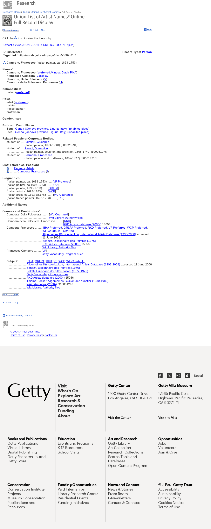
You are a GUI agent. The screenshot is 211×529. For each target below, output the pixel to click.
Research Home (11, 12)
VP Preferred (61, 181)
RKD (60, 198)
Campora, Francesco (31, 171)
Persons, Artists (24, 168)
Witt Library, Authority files (66, 217)
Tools (25, 12)
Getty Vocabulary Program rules (62, 254)
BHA (55, 184)
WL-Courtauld (63, 194)
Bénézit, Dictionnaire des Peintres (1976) (69, 240)
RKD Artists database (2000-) (82, 224)
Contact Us (51, 335)
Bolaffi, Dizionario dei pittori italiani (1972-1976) (57, 271)
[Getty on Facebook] (160, 375)
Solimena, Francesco (38, 155)
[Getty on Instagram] (178, 375)
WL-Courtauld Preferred (58, 231)
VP (44, 250)
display (43, 75)
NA (74, 72)
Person (147, 51)
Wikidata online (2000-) (42, 284)
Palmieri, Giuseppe (37, 141)
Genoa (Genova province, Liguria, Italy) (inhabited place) (52, 128)
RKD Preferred (97, 227)
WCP (51, 191)
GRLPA (53, 188)
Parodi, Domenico (36, 148)
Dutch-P (66, 72)
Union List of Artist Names (45, 12)
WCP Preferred (137, 227)
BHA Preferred (52, 227)
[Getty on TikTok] (187, 375)
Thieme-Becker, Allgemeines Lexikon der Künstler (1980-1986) (67, 281)
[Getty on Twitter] (169, 375)
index (57, 72)
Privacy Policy (35, 335)
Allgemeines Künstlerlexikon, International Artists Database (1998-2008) (89, 234)
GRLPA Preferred (75, 227)
